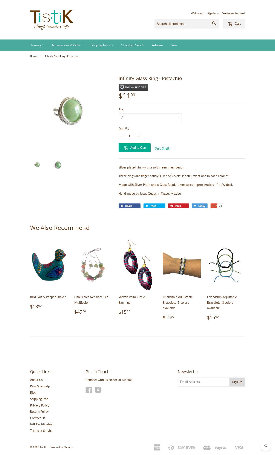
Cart (237, 23)
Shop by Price (101, 45)
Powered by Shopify (61, 447)
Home (33, 56)
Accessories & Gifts (66, 45)
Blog (33, 392)
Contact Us (37, 418)
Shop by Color (131, 45)
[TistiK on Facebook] (89, 391)
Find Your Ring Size (133, 87)
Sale (174, 45)
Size (121, 109)
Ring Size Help (40, 386)
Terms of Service (41, 431)
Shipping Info (39, 399)
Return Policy (39, 412)
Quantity (124, 128)
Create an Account (233, 13)
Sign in (211, 13)
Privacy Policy (39, 405)
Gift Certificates (41, 424)
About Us (36, 380)
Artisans (157, 45)
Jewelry (36, 45)
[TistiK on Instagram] (98, 391)
